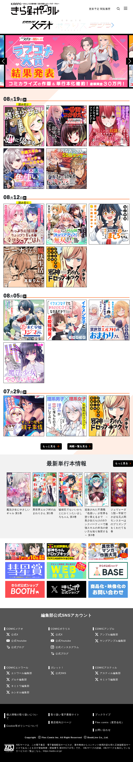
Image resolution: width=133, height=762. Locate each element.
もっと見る (49, 446)
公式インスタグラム (67, 647)
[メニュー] (125, 8)
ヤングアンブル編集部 (113, 641)
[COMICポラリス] (71, 25)
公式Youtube (19, 641)
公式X (14, 634)
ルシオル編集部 (20, 692)
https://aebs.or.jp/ (52, 751)
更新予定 (94, 8)
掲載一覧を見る (78, 446)
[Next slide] (112, 25)
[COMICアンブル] (104, 25)
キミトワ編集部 (20, 686)
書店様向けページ (61, 722)
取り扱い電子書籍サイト (65, 714)
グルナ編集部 (19, 679)
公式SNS (61, 673)
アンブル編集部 (109, 634)
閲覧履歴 (105, 8)
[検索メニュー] (118, 8)
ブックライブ (103, 714)
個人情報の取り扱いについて (22, 716)
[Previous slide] (3, 61)
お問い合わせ (103, 730)
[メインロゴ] (35, 9)
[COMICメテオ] (37, 25)
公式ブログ (17, 647)
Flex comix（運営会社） (109, 722)
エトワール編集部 (21, 673)
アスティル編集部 (110, 673)
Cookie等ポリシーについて (22, 726)
